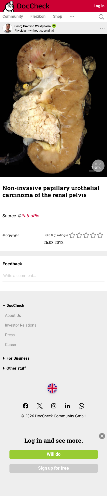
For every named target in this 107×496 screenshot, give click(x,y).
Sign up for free (53, 468)
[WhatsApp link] (81, 406)
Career (10, 344)
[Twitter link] (40, 406)
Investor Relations (20, 325)
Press (10, 334)
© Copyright (10, 235)
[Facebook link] (25, 406)
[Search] (100, 17)
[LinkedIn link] (67, 406)
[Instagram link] (53, 406)
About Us (13, 315)
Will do (53, 454)
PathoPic (30, 215)
